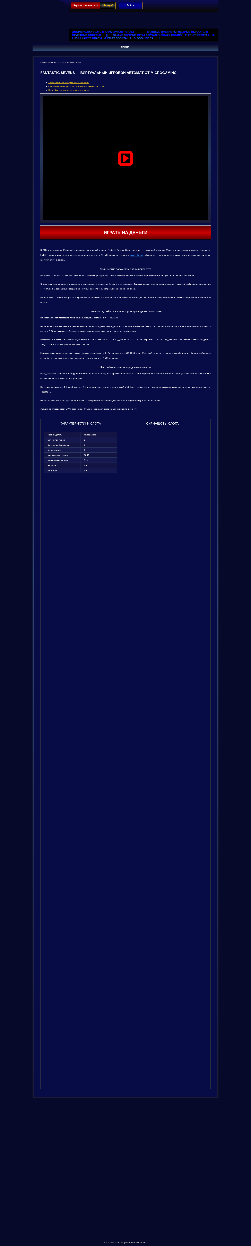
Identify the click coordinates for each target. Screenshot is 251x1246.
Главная (125, 47)
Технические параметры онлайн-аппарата (68, 82)
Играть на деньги (125, 232)
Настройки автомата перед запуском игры (68, 90)
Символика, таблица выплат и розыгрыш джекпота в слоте (76, 86)
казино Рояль (136, 255)
